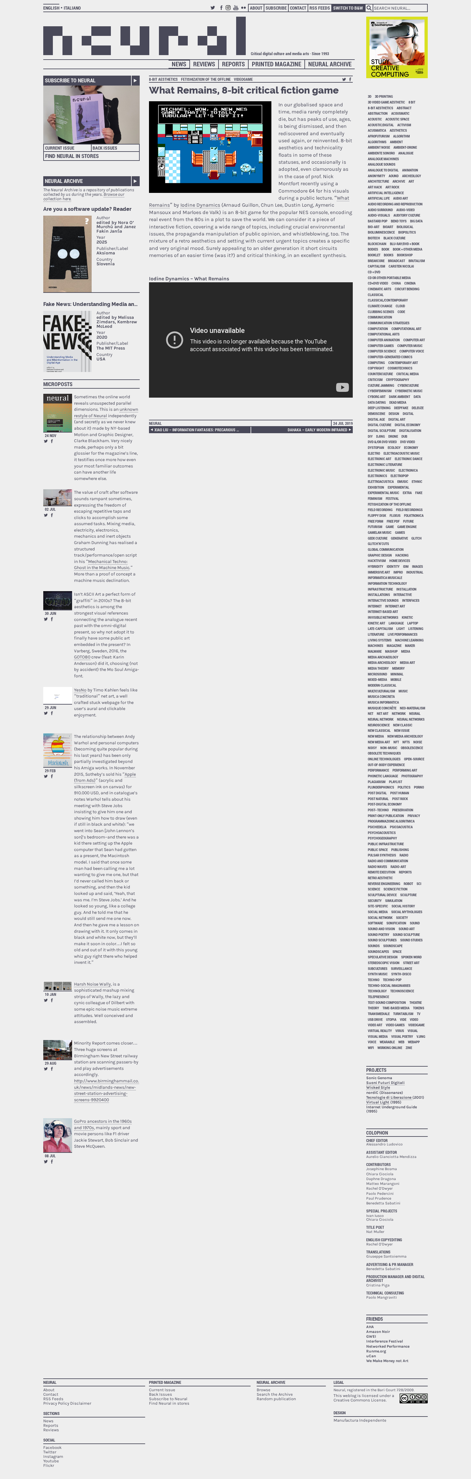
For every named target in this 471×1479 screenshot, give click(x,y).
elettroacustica (381, 481)
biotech (374, 237)
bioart (388, 226)
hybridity (375, 566)
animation (410, 170)
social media (378, 911)
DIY (370, 436)
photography (412, 775)
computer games (381, 345)
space (396, 951)
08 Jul (50, 1155)
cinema (410, 283)
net (370, 713)
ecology (394, 447)
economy (411, 447)
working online (389, 1047)
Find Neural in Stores (72, 156)
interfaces (410, 600)
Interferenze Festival (384, 1341)
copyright (376, 368)
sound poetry (378, 934)
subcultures (377, 968)
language (396, 623)
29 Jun (50, 707)
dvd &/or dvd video (382, 441)
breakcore (376, 260)
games (400, 532)
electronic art (379, 458)
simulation (393, 900)
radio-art (398, 866)
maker (410, 645)
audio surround (380, 209)
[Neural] (144, 36)
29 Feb (50, 770)
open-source (414, 758)
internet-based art (383, 611)
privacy (414, 815)
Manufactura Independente (360, 1420)
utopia (391, 1019)
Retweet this (45, 441)
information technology (387, 583)
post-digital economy (385, 804)
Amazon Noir (378, 1331)
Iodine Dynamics (200, 205)
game (390, 526)
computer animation (384, 339)
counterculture (380, 373)
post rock (400, 798)
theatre (415, 1002)
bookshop (405, 254)
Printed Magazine (276, 64)
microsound (377, 674)
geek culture (377, 538)
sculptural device (382, 894)
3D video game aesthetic (386, 102)
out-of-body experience (386, 764)
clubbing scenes (381, 311)
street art (411, 962)
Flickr (244, 10)
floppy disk (377, 515)
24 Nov (50, 435)
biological (405, 226)
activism (404, 124)
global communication (386, 549)
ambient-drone (405, 147)
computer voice (412, 351)
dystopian (376, 447)
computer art (414, 339)
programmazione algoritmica (391, 821)
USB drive (375, 1019)
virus (399, 1030)
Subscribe (276, 8)
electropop (400, 475)
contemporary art (403, 362)
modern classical (382, 685)
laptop (412, 623)
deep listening (379, 407)
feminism (375, 498)
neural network (380, 719)
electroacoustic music (402, 453)
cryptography (397, 379)
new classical (379, 730)
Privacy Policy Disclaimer (67, 1403)
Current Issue (59, 148)
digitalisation (410, 430)
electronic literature (385, 464)
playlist (395, 781)
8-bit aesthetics (163, 79)
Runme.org (376, 1351)
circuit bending (407, 288)
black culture (394, 237)
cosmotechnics (400, 368)
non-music (388, 747)
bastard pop (377, 221)
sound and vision (381, 928)
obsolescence (412, 747)
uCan (371, 1356)
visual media (378, 1036)
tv (418, 1013)
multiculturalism (381, 691)
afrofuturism (379, 136)
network (399, 713)
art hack (375, 187)
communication (380, 317)
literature (376, 634)
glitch (416, 538)
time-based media (396, 1007)
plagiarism (376, 781)
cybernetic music (409, 390)
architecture (378, 181)
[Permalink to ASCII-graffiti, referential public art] (57, 600)
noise (417, 742)
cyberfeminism (380, 390)
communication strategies (388, 322)
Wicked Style (378, 1087)
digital (408, 413)
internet (375, 606)
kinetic (407, 617)
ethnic (417, 481)
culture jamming (381, 385)
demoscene (376, 413)
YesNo (80, 690)
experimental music (383, 492)
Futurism (375, 526)
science (374, 889)
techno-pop (392, 979)
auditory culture (406, 215)
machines (375, 645)
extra (407, 492)
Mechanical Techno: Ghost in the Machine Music (101, 565)
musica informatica (383, 702)
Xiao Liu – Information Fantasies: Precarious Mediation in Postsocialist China (197, 429)
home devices (399, 560)
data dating (377, 402)
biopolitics (407, 232)
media (405, 651)
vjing (421, 1036)
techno (373, 979)
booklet (374, 254)
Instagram (229, 10)
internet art (395, 606)
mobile (396, 679)
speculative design (383, 956)
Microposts (57, 384)
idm (406, 566)
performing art (404, 770)
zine (409, 1047)
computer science (382, 351)
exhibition (376, 487)
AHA (370, 1327)
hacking (402, 555)
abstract (404, 107)
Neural (155, 423)
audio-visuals (379, 215)
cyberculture (408, 385)
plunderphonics (381, 787)
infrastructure (380, 589)
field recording (380, 509)
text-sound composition (387, 1002)
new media (376, 736)
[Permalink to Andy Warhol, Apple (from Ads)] (57, 750)
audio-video (405, 209)
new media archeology (405, 736)
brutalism (417, 260)
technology (377, 990)
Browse (263, 1389)
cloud (400, 305)
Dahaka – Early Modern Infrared (317, 429)
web (401, 1041)
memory (398, 668)
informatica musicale (385, 577)
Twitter (213, 10)
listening (415, 628)
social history (403, 906)
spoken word (411, 956)
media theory (378, 668)
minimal (397, 674)
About (256, 8)
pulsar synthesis (382, 855)
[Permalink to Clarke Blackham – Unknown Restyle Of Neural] (57, 413)
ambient (396, 141)
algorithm (401, 136)
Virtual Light (377, 1102)
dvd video (407, 441)
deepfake (401, 407)
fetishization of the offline (206, 79)
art (411, 181)
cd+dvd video (378, 283)
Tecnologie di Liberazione (389, 1097)
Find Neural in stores (169, 1403)
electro (374, 453)
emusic (402, 481)
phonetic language (383, 775)
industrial (414, 572)
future (408, 521)
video (414, 1019)
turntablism (403, 1013)
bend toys (399, 221)
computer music (410, 345)
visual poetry (402, 1036)
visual (413, 1030)
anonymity (376, 175)
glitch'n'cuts (378, 543)
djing (380, 436)
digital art (396, 419)
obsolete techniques (384, 753)
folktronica (414, 515)
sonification (396, 923)
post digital (377, 792)
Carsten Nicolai (401, 266)
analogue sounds (381, 164)
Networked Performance (387, 1346)
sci (419, 883)
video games (395, 1024)
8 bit (412, 102)
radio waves (377, 866)
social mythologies (406, 911)
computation (378, 328)
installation (406, 589)
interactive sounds (383, 600)
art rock (392, 187)
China (396, 283)
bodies (373, 249)
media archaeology (383, 657)
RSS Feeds (320, 8)
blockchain (377, 243)
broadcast (396, 260)
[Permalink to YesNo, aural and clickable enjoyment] (57, 695)
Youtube (236, 10)
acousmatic (400, 113)
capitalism (376, 266)
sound (415, 923)
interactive (402, 594)
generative (399, 538)
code (401, 311)
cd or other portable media (389, 277)
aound (394, 175)
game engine (407, 526)
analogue (405, 153)
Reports (233, 64)
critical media (407, 373)
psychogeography (382, 838)
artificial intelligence (386, 192)
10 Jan (50, 994)
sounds (374, 945)
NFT (396, 742)
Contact (298, 8)
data (417, 396)
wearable (387, 1041)
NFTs (406, 742)
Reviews (204, 64)
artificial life (379, 198)
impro (398, 572)
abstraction (378, 113)
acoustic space (397, 119)
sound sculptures (382, 940)
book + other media (407, 249)
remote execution (381, 872)
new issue (401, 730)
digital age (376, 419)
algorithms (377, 141)
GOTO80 (82, 657)
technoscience (402, 990)
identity (393, 566)
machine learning (409, 640)
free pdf (393, 521)
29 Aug (50, 1063)
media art (407, 662)
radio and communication (388, 860)
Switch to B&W (348, 8)
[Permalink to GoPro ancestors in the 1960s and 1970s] (57, 1135)
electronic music (381, 470)
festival (392, 498)
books (388, 254)
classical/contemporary (388, 300)
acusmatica (377, 130)
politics (404, 787)
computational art (406, 328)
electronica (408, 470)
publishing (400, 849)
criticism (375, 379)
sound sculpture (406, 934)
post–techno (378, 809)
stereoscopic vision (384, 962)
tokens (418, 1007)
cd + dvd (374, 271)
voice (372, 1041)
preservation (402, 809)
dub (404, 436)
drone (393, 436)
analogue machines (383, 158)
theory (373, 1007)
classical (376, 294)
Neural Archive (329, 64)
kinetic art (376, 623)
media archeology (382, 662)
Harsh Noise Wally (92, 984)
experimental (398, 487)
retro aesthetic (380, 877)
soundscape (392, 945)
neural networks (411, 719)
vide (403, 1019)
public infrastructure (386, 843)
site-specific (378, 906)
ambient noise (379, 147)
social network (380, 917)
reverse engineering (384, 883)
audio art (400, 198)
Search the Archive (275, 1394)
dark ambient (399, 396)
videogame (243, 79)
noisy (372, 747)
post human (399, 792)
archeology (411, 175)
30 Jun (50, 613)
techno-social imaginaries (389, 985)
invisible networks (383, 617)
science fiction (396, 889)
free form (375, 521)
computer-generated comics (390, 356)
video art (375, 1024)
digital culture (379, 424)
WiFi (371, 1047)
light (400, 628)
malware (375, 651)
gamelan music (380, 532)
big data (416, 221)
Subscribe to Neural (70, 80)
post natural (378, 798)
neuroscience (379, 725)
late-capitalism (380, 628)
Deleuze (418, 407)
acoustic (375, 119)
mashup (391, 651)
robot (408, 883)
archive (398, 181)
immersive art (379, 572)
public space (378, 849)
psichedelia (377, 826)
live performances (402, 634)
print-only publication (386, 815)
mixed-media (377, 679)
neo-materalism (412, 708)
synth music (378, 973)
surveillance (401, 968)
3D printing (384, 96)
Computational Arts (384, 334)
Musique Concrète (382, 708)
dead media (397, 402)
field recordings (409, 509)
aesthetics (398, 130)
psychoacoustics (382, 832)
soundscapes (378, 951)
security (375, 900)
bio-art (373, 226)
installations (379, 594)
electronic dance (408, 458)
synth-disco (401, 973)
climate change (380, 305)
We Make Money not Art (387, 1361)
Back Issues (105, 148)
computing (376, 362)
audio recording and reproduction (395, 204)
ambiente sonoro (381, 153)
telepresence (378, 996)
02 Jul (50, 509)
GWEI (371, 1336)
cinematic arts (379, 288)
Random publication (276, 1398)
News (179, 64)
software (375, 923)
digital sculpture (382, 430)
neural (414, 713)
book (385, 249)
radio (404, 855)
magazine (394, 645)
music (403, 691)
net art (382, 713)
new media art (379, 742)
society (402, 917)
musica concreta (381, 696)
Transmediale (379, 1013)
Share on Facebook (51, 441)
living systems (380, 640)
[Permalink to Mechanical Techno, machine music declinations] (57, 497)
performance (378, 770)
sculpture (408, 894)
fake (418, 492)
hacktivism (377, 560)
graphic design (380, 555)
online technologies (384, 758)
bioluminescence (381, 232)
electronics (377, 475)
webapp (414, 1041)
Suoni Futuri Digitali (385, 1082)
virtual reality (380, 1030)
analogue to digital (383, 170)
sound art (407, 928)
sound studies (411, 940)
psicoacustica (401, 826)
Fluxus (395, 515)
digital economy (407, 424)
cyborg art (376, 396)
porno (419, 787)
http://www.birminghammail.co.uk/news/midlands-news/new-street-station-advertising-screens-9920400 (106, 1090)
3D (369, 96)
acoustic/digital (381, 124)
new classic (402, 725)
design (394, 413)
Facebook (221, 10)
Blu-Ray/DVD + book (404, 243)
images (417, 566)
